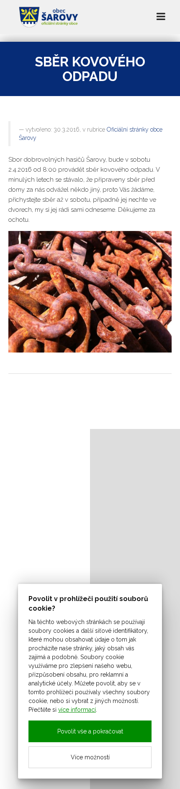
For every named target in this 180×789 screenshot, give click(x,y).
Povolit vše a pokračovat (90, 731)
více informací (77, 709)
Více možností (90, 757)
